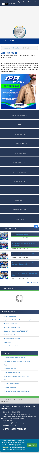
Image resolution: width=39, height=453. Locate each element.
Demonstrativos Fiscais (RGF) (11, 338)
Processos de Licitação (10, 323)
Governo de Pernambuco (11, 368)
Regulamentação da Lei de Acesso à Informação (17, 320)
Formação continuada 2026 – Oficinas (23, 244)
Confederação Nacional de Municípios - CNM (16, 376)
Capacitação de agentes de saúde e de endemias (23, 264)
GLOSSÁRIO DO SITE (19, 181)
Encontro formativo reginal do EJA (24, 274)
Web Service (7, 342)
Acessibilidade (32, 2)
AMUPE (6, 365)
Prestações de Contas (9, 335)
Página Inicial (6, 48)
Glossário (7, 2)
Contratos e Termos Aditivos (11, 327)
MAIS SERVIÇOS (19, 219)
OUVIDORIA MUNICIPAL (19, 134)
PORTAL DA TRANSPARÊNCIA (19, 115)
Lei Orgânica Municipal (9, 316)
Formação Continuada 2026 (23, 254)
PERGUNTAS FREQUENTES (19, 191)
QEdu (5, 380)
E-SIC (19, 125)
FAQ (14, 2)
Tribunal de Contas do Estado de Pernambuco (17, 361)
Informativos (16, 48)
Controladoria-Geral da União (12, 372)
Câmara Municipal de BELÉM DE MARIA (15, 357)
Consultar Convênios (10, 387)
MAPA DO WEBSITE (19, 200)
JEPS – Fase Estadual (20, 234)
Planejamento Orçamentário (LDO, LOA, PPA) (16, 331)
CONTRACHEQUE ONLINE (19, 172)
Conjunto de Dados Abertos (11, 346)
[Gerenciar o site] (36, 400)
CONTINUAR (32, 445)
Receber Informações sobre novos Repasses (17, 391)
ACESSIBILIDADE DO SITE (19, 210)
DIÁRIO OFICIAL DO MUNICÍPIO (19, 143)
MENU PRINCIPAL (9, 41)
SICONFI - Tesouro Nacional (11, 383)
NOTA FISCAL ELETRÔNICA (19, 153)
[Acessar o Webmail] (33, 400)
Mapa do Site (21, 2)
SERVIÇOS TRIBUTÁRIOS (19, 162)
